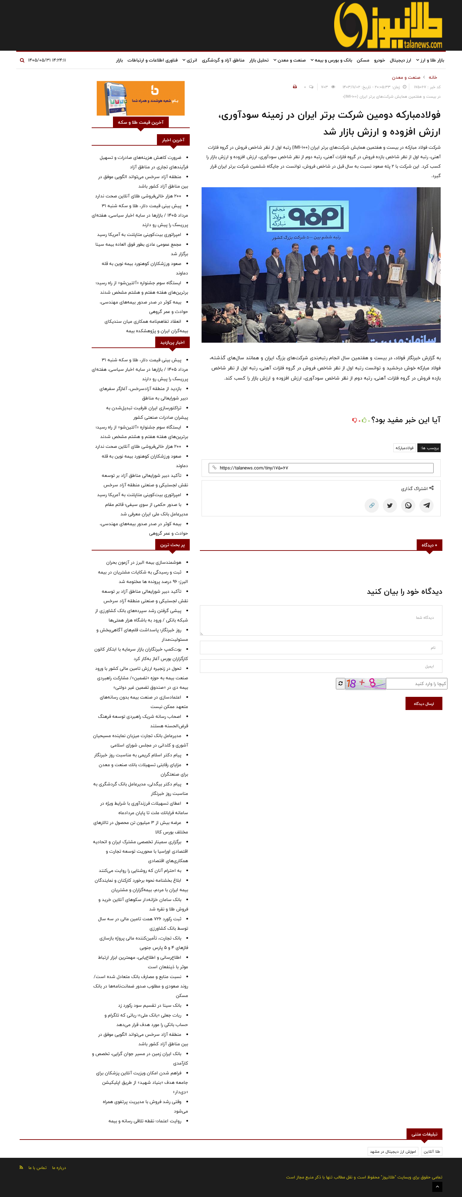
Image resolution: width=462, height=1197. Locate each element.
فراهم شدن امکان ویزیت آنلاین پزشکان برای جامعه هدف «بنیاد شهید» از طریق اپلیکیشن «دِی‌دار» (142, 1082)
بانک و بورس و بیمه (333, 60)
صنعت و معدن (291, 60)
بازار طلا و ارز (431, 60)
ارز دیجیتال (400, 60)
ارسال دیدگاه (424, 703)
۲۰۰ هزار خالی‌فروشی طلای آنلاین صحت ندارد (138, 196)
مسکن (363, 60)
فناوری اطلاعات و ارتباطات (153, 60)
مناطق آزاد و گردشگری (223, 60)
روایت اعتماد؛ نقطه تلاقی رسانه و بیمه (145, 1121)
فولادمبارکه (404, 447)
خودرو (379, 60)
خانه (433, 77)
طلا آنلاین (432, 1151)
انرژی (191, 60)
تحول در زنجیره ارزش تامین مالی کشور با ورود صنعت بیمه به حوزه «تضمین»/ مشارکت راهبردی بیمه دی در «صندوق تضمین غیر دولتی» (141, 677)
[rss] (21, 1167)
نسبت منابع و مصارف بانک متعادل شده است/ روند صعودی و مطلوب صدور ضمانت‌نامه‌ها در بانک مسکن (140, 986)
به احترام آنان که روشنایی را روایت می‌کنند (140, 870)
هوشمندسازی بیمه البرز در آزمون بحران (143, 562)
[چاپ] (294, 86)
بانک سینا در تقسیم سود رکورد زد (149, 1005)
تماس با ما (37, 1168)
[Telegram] (426, 505)
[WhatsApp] (408, 505)
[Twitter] (390, 505)
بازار (119, 60)
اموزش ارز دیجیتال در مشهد (393, 1151)
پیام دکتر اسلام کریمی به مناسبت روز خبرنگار (137, 755)
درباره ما (59, 1168)
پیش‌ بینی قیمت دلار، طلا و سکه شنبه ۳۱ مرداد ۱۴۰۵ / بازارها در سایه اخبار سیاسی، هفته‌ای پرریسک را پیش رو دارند (140, 215)
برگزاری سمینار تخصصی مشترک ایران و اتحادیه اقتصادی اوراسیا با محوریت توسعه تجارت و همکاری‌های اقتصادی (140, 851)
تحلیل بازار (259, 60)
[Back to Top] (437, 1187)
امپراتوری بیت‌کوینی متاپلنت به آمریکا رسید (139, 234)
